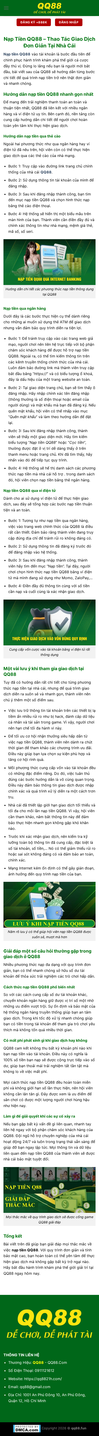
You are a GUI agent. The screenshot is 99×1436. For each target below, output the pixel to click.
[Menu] (6, 8)
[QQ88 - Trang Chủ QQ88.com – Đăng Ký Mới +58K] (49, 8)
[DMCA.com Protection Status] (27, 1428)
